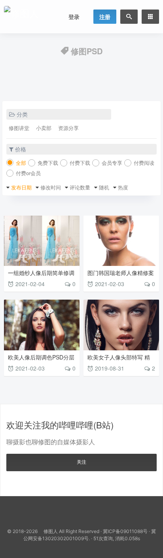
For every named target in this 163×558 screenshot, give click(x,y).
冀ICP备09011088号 (125, 531)
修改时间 (50, 187)
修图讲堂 (19, 128)
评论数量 (80, 187)
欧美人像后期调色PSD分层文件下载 (41, 360)
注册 (104, 17)
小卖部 (43, 128)
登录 (74, 17)
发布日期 (21, 187)
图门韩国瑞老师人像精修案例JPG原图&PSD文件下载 (120, 276)
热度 (123, 187)
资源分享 (68, 128)
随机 (104, 187)
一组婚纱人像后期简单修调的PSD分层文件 (41, 276)
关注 (81, 461)
